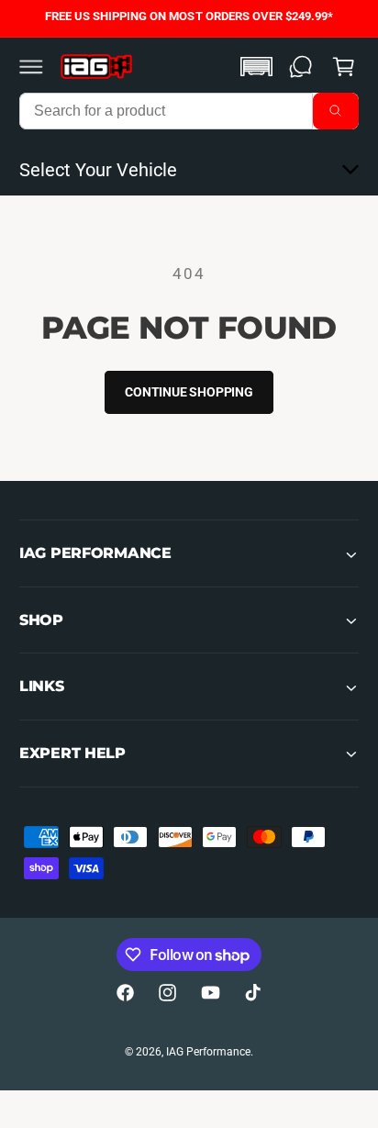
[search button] (336, 111)
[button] (31, 66)
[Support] (301, 66)
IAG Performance (208, 1051)
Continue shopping (189, 392)
